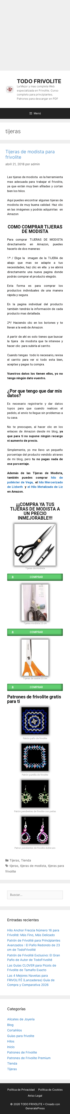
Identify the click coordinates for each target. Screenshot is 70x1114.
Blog (10, 1025)
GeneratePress (35, 1108)
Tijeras (14, 860)
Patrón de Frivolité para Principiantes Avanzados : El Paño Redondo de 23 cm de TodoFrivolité (33, 945)
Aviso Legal (35, 1095)
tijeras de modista (33, 866)
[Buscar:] (35, 895)
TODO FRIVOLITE (39, 81)
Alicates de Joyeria (21, 1019)
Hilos (10, 1041)
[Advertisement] (35, 35)
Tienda (26, 860)
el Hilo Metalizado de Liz (45, 487)
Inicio (11, 1047)
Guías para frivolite (20, 1036)
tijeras (14, 866)
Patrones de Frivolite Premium (29, 1058)
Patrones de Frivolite (22, 1052)
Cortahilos (14, 1030)
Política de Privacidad (21, 1089)
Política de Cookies (50, 1089)
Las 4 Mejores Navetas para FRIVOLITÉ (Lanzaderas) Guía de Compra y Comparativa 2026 (31, 980)
